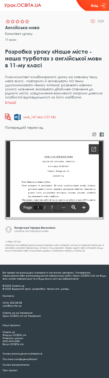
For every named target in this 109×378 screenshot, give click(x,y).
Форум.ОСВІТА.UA (14, 335)
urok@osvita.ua (12, 305)
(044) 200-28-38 (12, 302)
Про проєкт (10, 370)
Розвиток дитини (13, 338)
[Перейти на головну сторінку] (22, 5)
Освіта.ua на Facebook (18, 312)
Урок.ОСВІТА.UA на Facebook (22, 315)
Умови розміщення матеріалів (22, 353)
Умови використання (16, 364)
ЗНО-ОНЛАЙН (11, 341)
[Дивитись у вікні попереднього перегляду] (8, 117)
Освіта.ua (9, 331)
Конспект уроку (19, 33)
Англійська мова (22, 27)
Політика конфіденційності (20, 359)
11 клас (11, 39)
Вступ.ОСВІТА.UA (13, 344)
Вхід (94, 5)
